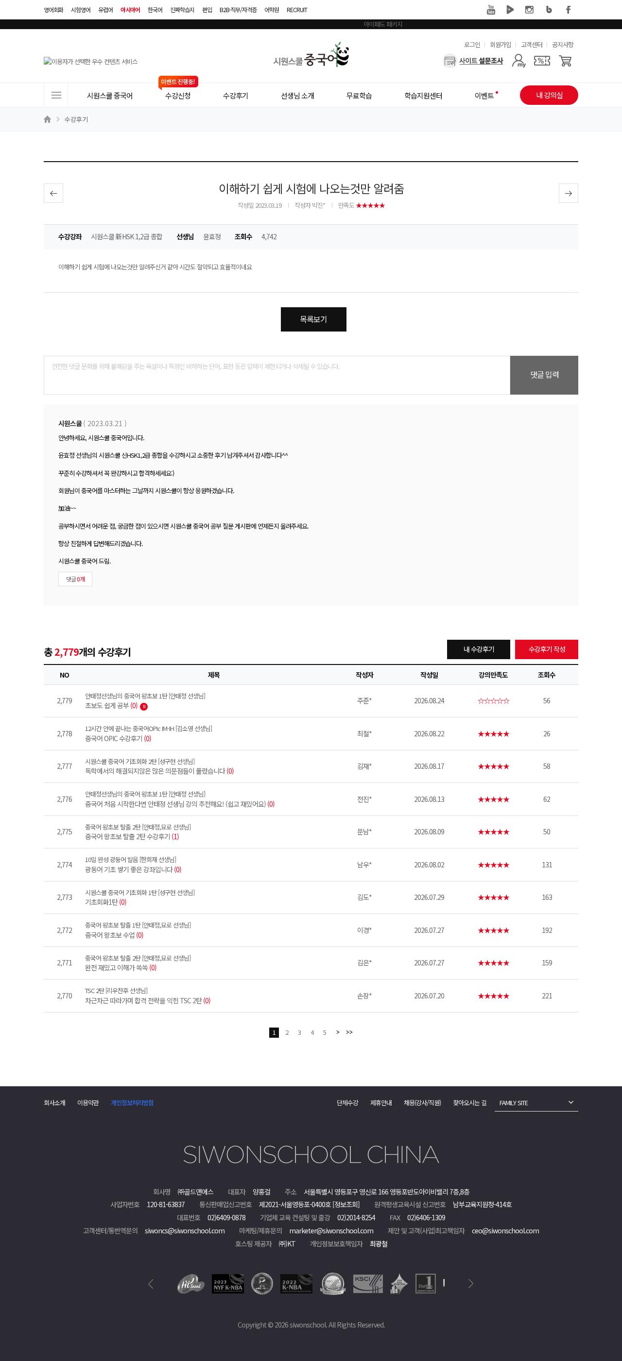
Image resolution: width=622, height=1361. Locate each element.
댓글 (75, 579)
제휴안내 (381, 1102)
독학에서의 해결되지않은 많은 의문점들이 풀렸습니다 (159, 766)
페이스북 (568, 9)
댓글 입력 (544, 374)
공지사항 (562, 44)
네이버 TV (510, 9)
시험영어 (80, 9)
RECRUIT (297, 9)
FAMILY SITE (514, 1102)
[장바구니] (565, 60)
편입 (207, 9)
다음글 (568, 193)
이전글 (53, 193)
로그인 (472, 44)
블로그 (549, 9)
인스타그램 (529, 9)
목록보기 (313, 319)
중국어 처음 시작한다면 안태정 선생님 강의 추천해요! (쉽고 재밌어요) (180, 799)
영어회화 (53, 9)
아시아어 (130, 9)
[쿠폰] (542, 60)
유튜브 (491, 9)
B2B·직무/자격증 (238, 9)
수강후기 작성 (547, 649)
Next (471, 1284)
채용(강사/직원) (422, 1102)
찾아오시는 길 (469, 1102)
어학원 (271, 9)
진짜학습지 (182, 9)
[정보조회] (346, 1204)
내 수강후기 (479, 649)
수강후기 (76, 119)
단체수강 (347, 1102)
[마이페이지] (519, 60)
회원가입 (500, 44)
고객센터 (531, 44)
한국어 (155, 9)
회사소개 (54, 1102)
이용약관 (88, 1102)
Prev (151, 1284)
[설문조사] (473, 60)
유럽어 (105, 9)
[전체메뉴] (56, 95)
